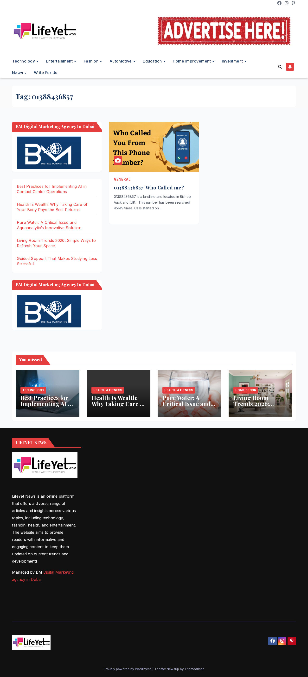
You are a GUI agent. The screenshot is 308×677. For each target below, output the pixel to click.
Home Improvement (192, 61)
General (122, 179)
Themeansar (194, 669)
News (18, 72)
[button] (280, 66)
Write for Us (45, 72)
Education (153, 61)
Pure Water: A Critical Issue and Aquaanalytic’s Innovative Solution (189, 407)
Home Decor (245, 390)
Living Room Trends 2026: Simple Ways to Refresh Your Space (259, 407)
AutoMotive (121, 61)
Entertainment (60, 61)
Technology (24, 61)
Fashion (92, 61)
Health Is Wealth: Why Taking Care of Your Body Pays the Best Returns (118, 407)
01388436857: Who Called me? (149, 187)
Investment (233, 61)
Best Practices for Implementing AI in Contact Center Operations (47, 407)
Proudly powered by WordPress (128, 669)
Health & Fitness (107, 390)
